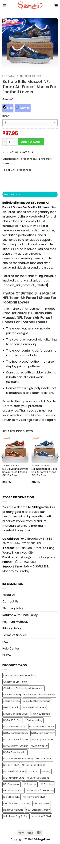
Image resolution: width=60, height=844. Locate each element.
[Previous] (2, 463)
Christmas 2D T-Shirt (15, 681)
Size (5, 116)
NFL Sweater (30, 784)
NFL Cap (33, 771)
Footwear (8, 76)
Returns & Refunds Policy (20, 615)
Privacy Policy (12, 628)
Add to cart (31, 142)
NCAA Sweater (39, 745)
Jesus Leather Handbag (36, 701)
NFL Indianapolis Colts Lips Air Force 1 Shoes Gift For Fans (44, 472)
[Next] (57, 463)
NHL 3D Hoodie (11, 797)
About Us (8, 595)
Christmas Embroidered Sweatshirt (23, 688)
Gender (7, 99)
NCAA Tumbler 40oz (15, 752)
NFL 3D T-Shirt (11, 765)
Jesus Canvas (11, 701)
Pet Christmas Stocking (16, 803)
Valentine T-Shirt (41, 816)
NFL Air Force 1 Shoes (19, 169)
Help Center (10, 648)
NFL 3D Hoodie (44, 758)
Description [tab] (12, 194)
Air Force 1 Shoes (30, 76)
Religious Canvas (13, 809)
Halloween (30, 694)
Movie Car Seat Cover (15, 713)
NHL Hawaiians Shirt (34, 797)
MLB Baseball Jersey (34, 707)
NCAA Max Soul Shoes (15, 739)
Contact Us (10, 601)
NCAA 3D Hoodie (41, 713)
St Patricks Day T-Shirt (16, 816)
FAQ (5, 642)
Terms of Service (14, 635)
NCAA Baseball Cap (14, 726)
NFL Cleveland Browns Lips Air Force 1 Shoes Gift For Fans (15, 472)
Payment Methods (15, 622)
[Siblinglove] (30, 5)
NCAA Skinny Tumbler (15, 745)
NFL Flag (46, 771)
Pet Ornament (41, 803)
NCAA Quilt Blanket (42, 739)
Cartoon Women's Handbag (19, 675)
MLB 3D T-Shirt (11, 707)
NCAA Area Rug (34, 720)
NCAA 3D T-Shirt (12, 720)
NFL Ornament (11, 784)
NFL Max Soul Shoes (38, 777)
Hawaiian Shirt (47, 694)
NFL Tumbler (47, 784)
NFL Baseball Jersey (14, 771)
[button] (4, 5)
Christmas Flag (12, 694)
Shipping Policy (13, 608)
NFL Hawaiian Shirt (13, 777)
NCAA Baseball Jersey (42, 726)
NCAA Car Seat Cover (15, 733)
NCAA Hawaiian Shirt (43, 733)
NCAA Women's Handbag (18, 758)
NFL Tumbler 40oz (13, 790)
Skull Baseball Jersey (38, 809)
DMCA (6, 655)
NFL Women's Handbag (40, 790)
